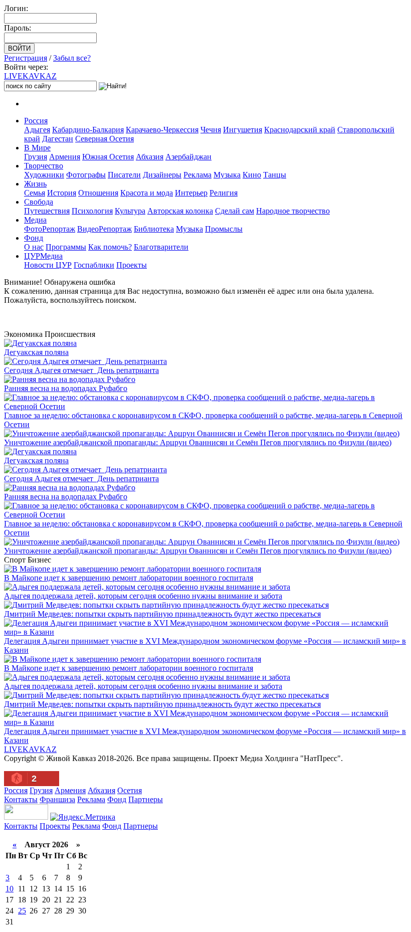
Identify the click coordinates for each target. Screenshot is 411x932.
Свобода (38, 202)
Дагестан (57, 138)
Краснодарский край (299, 129)
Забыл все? (72, 58)
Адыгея (37, 129)
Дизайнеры (162, 174)
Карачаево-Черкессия (162, 129)
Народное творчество (293, 211)
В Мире (37, 147)
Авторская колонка (180, 211)
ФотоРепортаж (49, 229)
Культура (130, 211)
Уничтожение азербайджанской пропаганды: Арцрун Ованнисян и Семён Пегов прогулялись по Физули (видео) (197, 442)
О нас (34, 247)
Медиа (35, 220)
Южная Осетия (108, 156)
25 (22, 910)
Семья (34, 193)
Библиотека (154, 229)
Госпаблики (94, 265)
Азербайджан (188, 156)
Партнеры (145, 799)
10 (10, 888)
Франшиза (57, 799)
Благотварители (161, 247)
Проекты (131, 265)
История (61, 193)
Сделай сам (234, 211)
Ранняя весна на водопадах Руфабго (65, 388)
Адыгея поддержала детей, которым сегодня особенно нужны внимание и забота (143, 596)
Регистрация (25, 58)
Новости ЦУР (48, 265)
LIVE (30, 76)
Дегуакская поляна (36, 352)
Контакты (21, 799)
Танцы (274, 174)
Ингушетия (242, 129)
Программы (66, 247)
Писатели (124, 174)
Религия (224, 193)
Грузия (35, 156)
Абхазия (149, 156)
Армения (64, 156)
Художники (44, 174)
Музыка (227, 174)
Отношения (98, 193)
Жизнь (35, 183)
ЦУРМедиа (43, 256)
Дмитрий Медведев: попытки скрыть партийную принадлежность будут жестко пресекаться (162, 614)
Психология (92, 211)
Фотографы (86, 174)
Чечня (210, 129)
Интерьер (191, 193)
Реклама (197, 174)
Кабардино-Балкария (88, 129)
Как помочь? (110, 247)
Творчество (43, 165)
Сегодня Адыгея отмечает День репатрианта (81, 370)
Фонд (33, 238)
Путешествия (47, 211)
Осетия (129, 790)
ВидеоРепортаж (104, 229)
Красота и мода (146, 193)
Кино (252, 174)
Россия (36, 120)
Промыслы (224, 229)
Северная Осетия (104, 138)
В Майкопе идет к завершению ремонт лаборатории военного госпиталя (128, 578)
